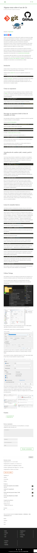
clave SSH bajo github (12, 122)
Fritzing (5, 481)
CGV (5, 524)
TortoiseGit (10, 78)
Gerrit (14, 58)
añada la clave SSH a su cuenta (14, 132)
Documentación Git (10, 415)
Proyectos (6, 540)
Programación (10, 31)
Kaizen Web (25, 551)
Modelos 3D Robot (8, 505)
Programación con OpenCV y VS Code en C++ (13, 463)
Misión (5, 518)
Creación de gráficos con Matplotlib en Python (12, 465)
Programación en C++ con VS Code (11, 461)
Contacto (5, 520)
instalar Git (12, 72)
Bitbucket (18, 58)
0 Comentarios (17, 9)
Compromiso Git (10, 417)
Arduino (5, 477)
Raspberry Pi (6, 475)
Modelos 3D (6, 503)
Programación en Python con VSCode (11, 469)
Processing (6, 479)
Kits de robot (6, 501)
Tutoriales (13, 9)
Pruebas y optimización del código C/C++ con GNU (13, 467)
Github (6, 93)
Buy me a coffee (8, 472)
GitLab (11, 58)
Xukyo (6, 9)
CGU (5, 522)
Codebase (22, 58)
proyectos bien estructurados (23, 53)
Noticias (5, 542)
